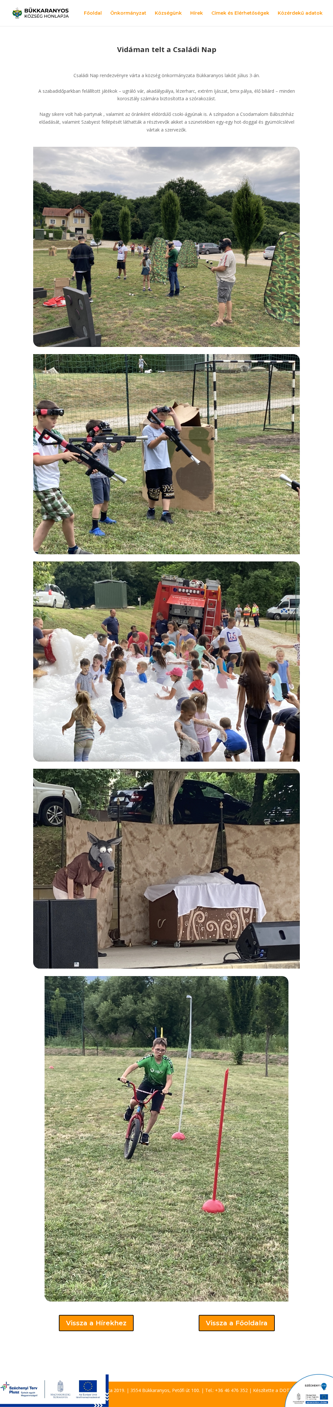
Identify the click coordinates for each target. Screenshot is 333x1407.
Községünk (168, 13)
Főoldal (93, 13)
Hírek (196, 13)
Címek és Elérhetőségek (240, 13)
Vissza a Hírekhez (96, 1323)
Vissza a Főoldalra (237, 1323)
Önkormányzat (128, 13)
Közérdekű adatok (300, 13)
